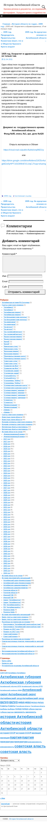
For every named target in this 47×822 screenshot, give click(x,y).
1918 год (6, 444)
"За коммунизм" (9, 322)
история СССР (8, 733)
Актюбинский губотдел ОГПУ (10, 686)
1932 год (6, 512)
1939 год (6, 546)
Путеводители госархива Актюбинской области (20, 666)
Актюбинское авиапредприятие (15, 585)
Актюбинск (12, 673)
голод (18, 709)
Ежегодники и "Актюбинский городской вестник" (22, 624)
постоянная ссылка (23, 196)
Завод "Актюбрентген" (12, 600)
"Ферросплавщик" (10, 405)
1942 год (6, 561)
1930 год (6, 502)
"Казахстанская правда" (12, 337)
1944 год (6, 571)
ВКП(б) (4, 702)
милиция (36, 733)
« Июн (2, 798)
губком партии (35, 709)
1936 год (6, 532)
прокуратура (7, 741)
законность (19, 712)
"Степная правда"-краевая (13, 390)
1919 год (6, 449)
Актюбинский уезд (11, 698)
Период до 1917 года (11, 629)
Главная (6, 24)
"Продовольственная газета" (14, 356)
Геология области (10, 590)
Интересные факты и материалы (15, 427)
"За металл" (8, 327)
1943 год (6, 566)
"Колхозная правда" (11, 351)
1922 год (6, 463)
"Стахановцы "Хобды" (12, 380)
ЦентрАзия (5, 804)
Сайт (4, 287)
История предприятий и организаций (16, 578)
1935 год (7, 196)
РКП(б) (34, 703)
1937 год (6, 537)
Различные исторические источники (16, 622)
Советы (4, 706)
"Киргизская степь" (10, 346)
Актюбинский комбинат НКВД (11, 690)
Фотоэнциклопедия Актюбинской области (18, 651)
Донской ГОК (8, 595)
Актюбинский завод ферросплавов (17, 580)
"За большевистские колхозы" (15, 317)
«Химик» (6, 410)
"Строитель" (8, 400)
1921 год (6, 458)
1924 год (6, 473)
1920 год (6, 454)
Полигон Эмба (8, 610)
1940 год (6, 551)
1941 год (6, 556)
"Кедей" (6, 342)
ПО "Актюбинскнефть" (12, 605)
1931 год (6, 507)
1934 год (6, 522)
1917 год (6, 439)
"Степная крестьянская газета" (15, 385)
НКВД (21, 702)
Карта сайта (6, 661)
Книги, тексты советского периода (15, 617)
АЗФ (2, 673)
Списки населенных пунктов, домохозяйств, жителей (22, 641)
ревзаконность (35, 742)
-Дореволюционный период (14, 434)
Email (5, 281)
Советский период (10, 634)
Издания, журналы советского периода (17, 422)
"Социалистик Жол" (11, 366)
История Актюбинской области (22, 4)
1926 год (6, 483)
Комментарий (9, 254)
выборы (3, 709)
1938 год (6, 541)
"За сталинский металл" (13, 332)
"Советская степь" (10, 361)
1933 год (6, 517)
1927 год (6, 488)
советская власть (30, 746)
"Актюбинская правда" (12, 312)
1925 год (6, 478)
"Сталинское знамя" (11, 371)
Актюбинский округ (22, 694)
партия (16, 737)
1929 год (6, 498)
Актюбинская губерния (20, 677)
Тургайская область (23, 706)
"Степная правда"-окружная (14, 395)
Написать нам (7, 663)
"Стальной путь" (9, 376)
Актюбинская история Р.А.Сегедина (15, 302)
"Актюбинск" (8, 307)
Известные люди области (12, 417)
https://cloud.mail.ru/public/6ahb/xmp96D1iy (24, 150)
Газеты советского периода (12, 305)
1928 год (6, 493)
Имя (4, 276)
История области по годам (24, 24)
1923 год (6, 468)
